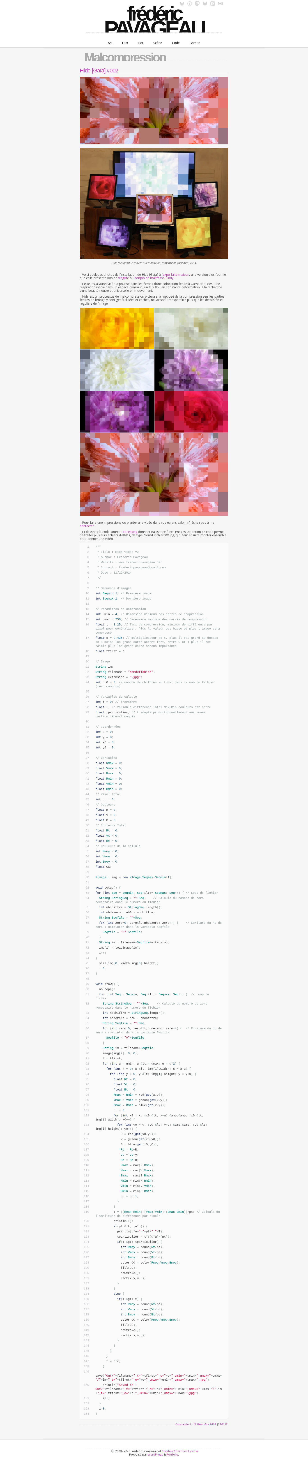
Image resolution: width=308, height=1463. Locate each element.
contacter (87, 526)
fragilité (123, 278)
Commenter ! (183, 1424)
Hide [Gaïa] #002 (99, 70)
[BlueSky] (205, 4)
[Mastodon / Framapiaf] (197, 4)
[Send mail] (220, 4)
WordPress (155, 1454)
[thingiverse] (189, 4)
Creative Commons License (180, 1451)
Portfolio (172, 1454)
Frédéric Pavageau (154, 19)
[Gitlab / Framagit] (182, 4)
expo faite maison (176, 274)
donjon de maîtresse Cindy (153, 278)
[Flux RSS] (212, 4)
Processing (129, 532)
